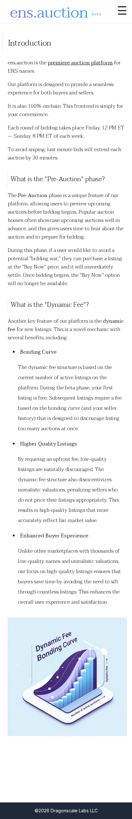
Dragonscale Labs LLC (74, 810)
